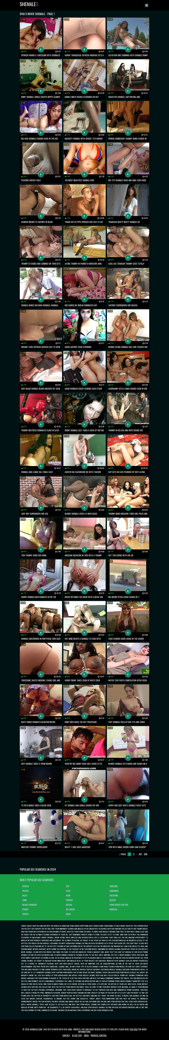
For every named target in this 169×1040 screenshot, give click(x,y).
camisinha (114, 890)
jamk (24, 900)
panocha (113, 909)
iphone (25, 909)
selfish (112, 900)
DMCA (86, 1035)
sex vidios (70, 909)
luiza (68, 890)
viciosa (25, 886)
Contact (66, 1035)
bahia (68, 914)
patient (25, 890)
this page (133, 1029)
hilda (24, 895)
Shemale (29, 3)
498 (145, 854)
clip (67, 886)
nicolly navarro (29, 904)
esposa (68, 904)
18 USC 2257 (77, 1035)
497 (140, 854)
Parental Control (99, 1035)
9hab (67, 895)
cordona (113, 886)
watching (113, 895)
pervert (69, 900)
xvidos (25, 914)
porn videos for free (118, 904)
